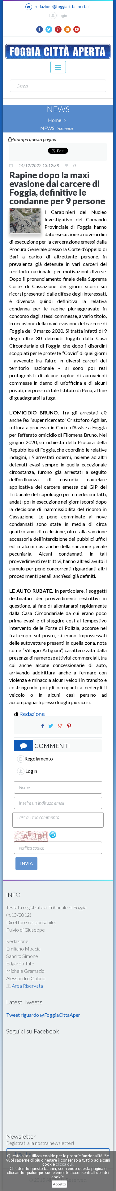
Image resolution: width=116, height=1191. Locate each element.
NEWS (47, 128)
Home (54, 120)
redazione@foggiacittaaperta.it (63, 6)
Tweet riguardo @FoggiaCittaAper (43, 1015)
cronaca (66, 128)
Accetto (59, 1184)
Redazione (32, 713)
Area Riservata (27, 986)
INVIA (26, 863)
